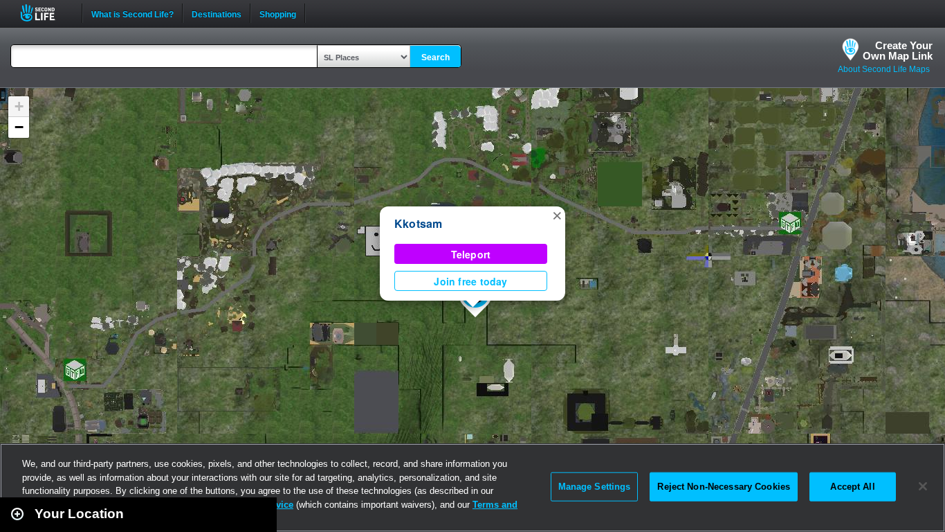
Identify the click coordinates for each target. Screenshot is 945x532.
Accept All (852, 486)
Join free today (470, 281)
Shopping (277, 13)
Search (435, 57)
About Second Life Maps (884, 69)
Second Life (45, 12)
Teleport (471, 254)
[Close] (923, 486)
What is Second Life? (132, 13)
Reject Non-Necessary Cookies (723, 486)
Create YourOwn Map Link (898, 50)
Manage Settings (594, 486)
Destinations (216, 13)
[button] (557, 214)
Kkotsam (418, 223)
